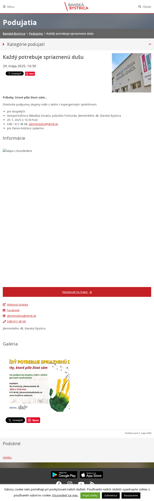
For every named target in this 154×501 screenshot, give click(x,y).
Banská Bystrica (76, 6)
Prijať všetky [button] (90, 495)
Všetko (7, 457)
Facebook (13, 310)
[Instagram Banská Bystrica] (69, 484)
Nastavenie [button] (131, 495)
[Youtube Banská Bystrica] (81, 484)
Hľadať (147, 7)
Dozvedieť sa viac (65, 495)
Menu (10, 7)
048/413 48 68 (16, 321)
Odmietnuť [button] (110, 495)
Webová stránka (17, 304)
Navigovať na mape (75, 292)
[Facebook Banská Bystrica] (59, 484)
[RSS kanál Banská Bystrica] (92, 484)
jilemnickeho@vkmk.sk (43, 124)
